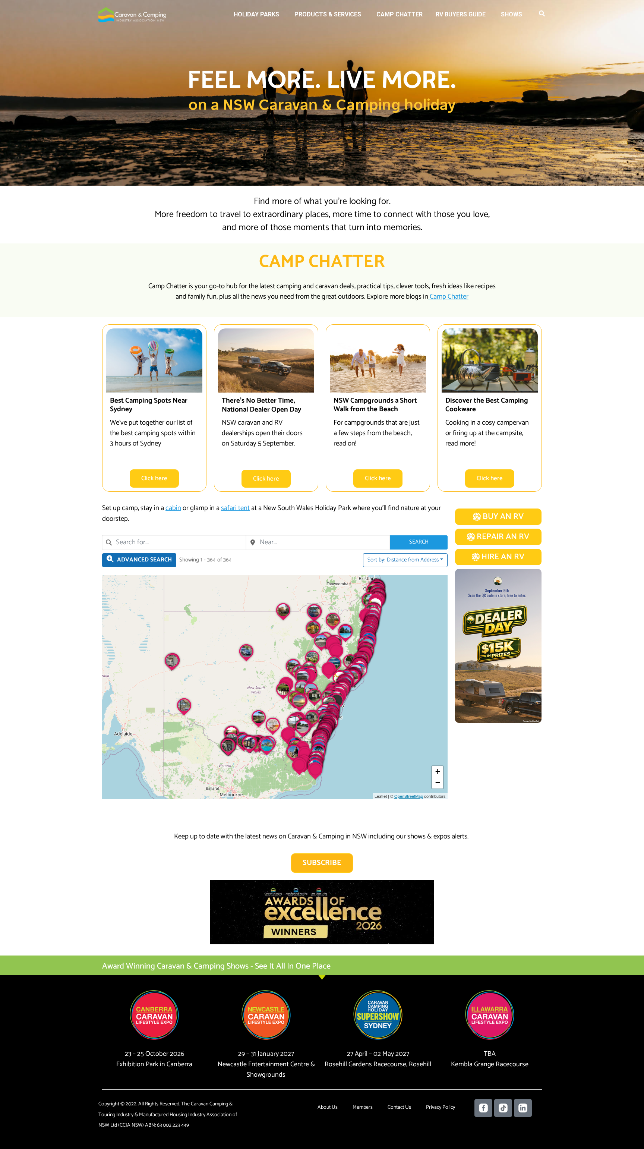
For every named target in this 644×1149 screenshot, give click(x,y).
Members (363, 1107)
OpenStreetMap (408, 796)
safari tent (235, 508)
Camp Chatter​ (448, 296)
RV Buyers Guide (461, 14)
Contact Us (399, 1107)
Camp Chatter (399, 14)
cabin (173, 508)
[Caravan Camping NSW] (132, 14)
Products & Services (327, 14)
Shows (511, 14)
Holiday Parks (256, 14)
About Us (328, 1107)
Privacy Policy (440, 1107)
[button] (542, 15)
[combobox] (174, 542)
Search (419, 542)
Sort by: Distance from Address (403, 559)
